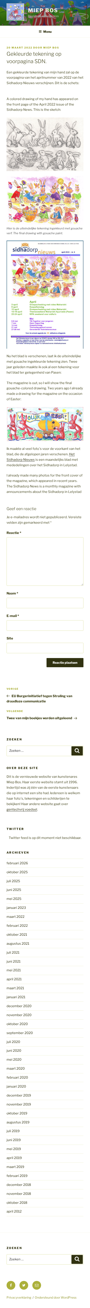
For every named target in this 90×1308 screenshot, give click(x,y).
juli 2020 (13, 1042)
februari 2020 (17, 1077)
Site (10, 638)
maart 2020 (16, 1069)
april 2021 (14, 979)
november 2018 (19, 1194)
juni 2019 (14, 1140)
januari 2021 (16, 997)
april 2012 (14, 1211)
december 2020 (19, 1006)
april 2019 (14, 1158)
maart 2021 (15, 988)
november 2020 (19, 1015)
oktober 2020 (17, 1024)
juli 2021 (13, 953)
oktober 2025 (17, 872)
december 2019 (19, 1095)
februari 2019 (17, 1176)
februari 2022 (17, 926)
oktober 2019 (17, 1113)
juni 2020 (14, 1051)
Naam (12, 593)
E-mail (13, 616)
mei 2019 (14, 1149)
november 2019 (19, 1104)
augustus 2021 (18, 944)
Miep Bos (43, 10)
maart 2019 (15, 1167)
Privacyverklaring (19, 1297)
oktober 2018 (17, 1203)
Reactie (14, 533)
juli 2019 (13, 1131)
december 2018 (19, 1185)
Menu (47, 31)
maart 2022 (15, 917)
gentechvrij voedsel (22, 809)
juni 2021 (14, 961)
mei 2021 (14, 970)
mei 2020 (14, 1060)
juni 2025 (14, 890)
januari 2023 (16, 908)
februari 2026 (17, 863)
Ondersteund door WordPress (55, 1297)
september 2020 (20, 1033)
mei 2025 (14, 899)
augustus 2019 (18, 1122)
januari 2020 (16, 1086)
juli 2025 (13, 881)
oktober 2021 (17, 935)
